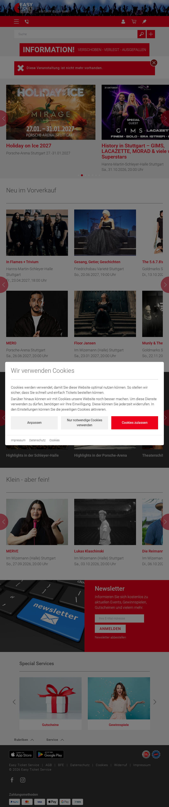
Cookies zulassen (135, 423)
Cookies (54, 440)
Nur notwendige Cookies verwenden (84, 422)
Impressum (18, 440)
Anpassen (34, 423)
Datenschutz (37, 440)
